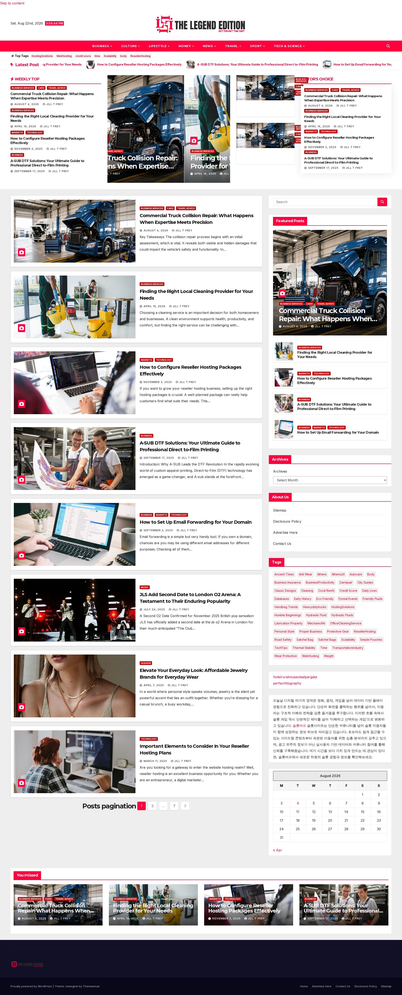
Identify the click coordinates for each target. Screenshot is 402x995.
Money (185, 46)
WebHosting (64, 56)
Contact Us (282, 543)
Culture (129, 46)
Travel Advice (57, 88)
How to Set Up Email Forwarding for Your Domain (196, 522)
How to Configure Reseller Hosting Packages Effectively (244, 908)
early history (302, 599)
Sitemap (279, 510)
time (97, 56)
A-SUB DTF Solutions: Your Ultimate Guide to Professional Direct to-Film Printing (47, 163)
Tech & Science (288, 46)
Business (101, 46)
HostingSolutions (42, 56)
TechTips (280, 648)
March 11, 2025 (156, 761)
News (208, 46)
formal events (348, 599)
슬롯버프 (299, 725)
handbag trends (286, 607)
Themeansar (91, 986)
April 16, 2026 (25, 126)
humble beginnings (287, 615)
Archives (280, 471)
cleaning (307, 590)
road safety (283, 639)
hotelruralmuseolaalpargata (295, 677)
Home (304, 986)
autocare (356, 574)
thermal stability (303, 648)
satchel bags (327, 639)
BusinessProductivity (320, 582)
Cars (41, 88)
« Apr (277, 850)
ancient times (284, 574)
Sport (256, 46)
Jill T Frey (54, 104)
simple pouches (371, 639)
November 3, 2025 (29, 148)
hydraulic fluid (316, 615)
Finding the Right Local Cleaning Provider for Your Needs (165, 162)
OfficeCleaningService (345, 623)
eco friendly (325, 599)
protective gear (338, 631)
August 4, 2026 (27, 104)
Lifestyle (158, 46)
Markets (17, 132)
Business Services (23, 88)
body (123, 56)
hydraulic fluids (342, 615)
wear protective (285, 656)
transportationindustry (347, 648)
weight (329, 656)
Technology (35, 132)
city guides (365, 582)
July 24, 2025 (155, 609)
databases (281, 599)
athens (322, 574)
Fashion (146, 663)
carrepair (345, 582)
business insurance (287, 582)
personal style (284, 631)
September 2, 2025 (159, 530)
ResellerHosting (140, 56)
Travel (232, 46)
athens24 (338, 574)
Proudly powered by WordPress (31, 986)
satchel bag (305, 639)
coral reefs (326, 590)
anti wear (305, 574)
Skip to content (12, 3)
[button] (388, 46)
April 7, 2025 (154, 685)
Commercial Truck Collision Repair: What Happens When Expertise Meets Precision (52, 96)
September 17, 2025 (30, 171)
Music (144, 587)
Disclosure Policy (287, 521)
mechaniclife (316, 623)
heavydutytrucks (314, 607)
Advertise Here (285, 532)
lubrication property (288, 623)
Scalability (110, 56)
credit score (83, 56)
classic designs (285, 590)
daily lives (369, 590)
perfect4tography (287, 683)
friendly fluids (373, 599)
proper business (310, 631)
